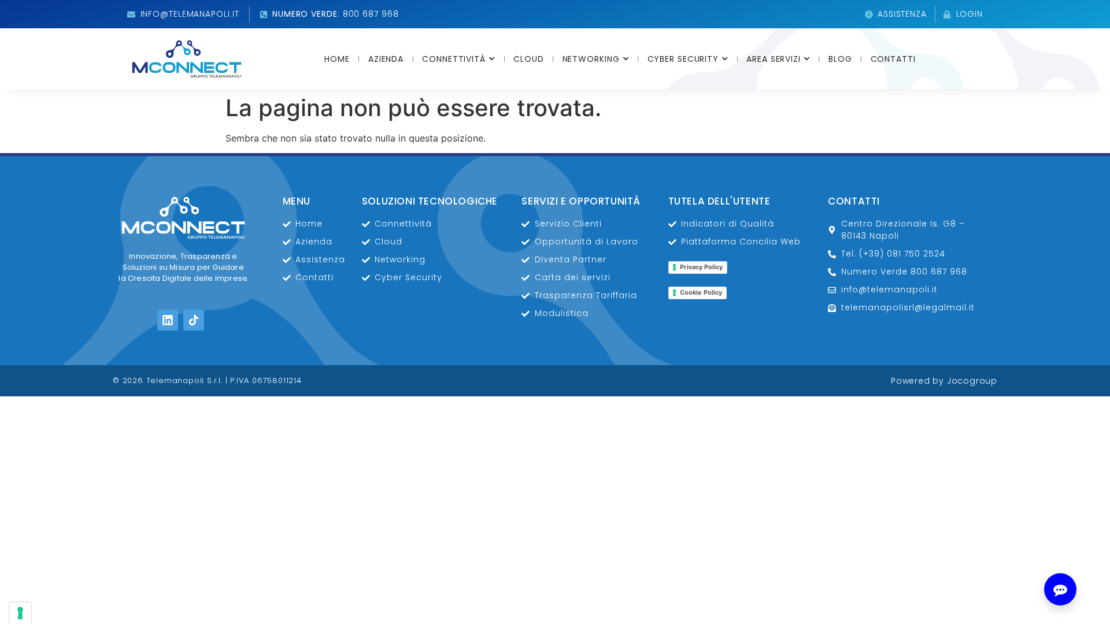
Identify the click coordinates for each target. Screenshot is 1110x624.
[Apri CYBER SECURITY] (725, 59)
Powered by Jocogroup (944, 381)
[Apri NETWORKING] (626, 59)
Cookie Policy (701, 292)
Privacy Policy (701, 267)
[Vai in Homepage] (187, 59)
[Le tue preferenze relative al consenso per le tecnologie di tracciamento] (20, 613)
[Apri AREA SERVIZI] (807, 59)
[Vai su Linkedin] (167, 320)
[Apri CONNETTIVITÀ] (492, 59)
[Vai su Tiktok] (193, 320)
